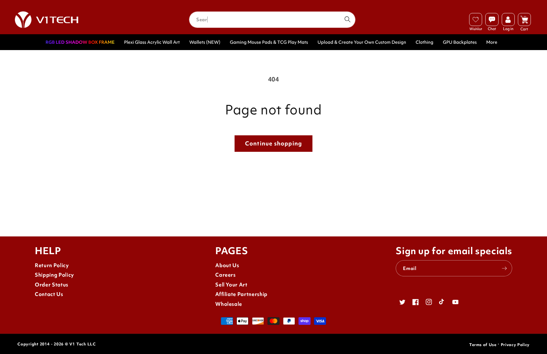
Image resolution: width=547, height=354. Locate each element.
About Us (227, 265)
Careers (225, 275)
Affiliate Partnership (241, 294)
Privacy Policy (515, 344)
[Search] (347, 19)
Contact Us (49, 294)
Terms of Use (483, 344)
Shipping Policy (54, 275)
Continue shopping (273, 143)
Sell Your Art (231, 284)
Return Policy (52, 265)
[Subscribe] (504, 268)
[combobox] (272, 20)
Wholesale (228, 304)
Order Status (51, 284)
